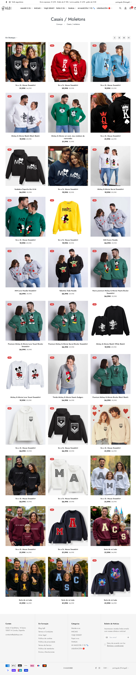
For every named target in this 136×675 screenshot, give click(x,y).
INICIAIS (37, 8)
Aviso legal (42, 635)
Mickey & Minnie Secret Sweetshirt (110, 189)
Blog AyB (41, 628)
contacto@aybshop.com (14, 634)
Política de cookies (45, 638)
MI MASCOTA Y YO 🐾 (86, 8)
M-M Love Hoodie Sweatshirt (25, 290)
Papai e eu (60, 8)
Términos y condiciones (115, 645)
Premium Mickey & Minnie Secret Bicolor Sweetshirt (68, 344)
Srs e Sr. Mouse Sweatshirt (25, 85)
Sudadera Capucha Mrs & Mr (25, 189)
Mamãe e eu (26, 8)
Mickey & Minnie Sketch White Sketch (110, 344)
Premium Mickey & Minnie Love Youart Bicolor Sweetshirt (25, 345)
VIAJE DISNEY (49, 8)
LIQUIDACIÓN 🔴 (103, 8)
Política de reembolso (46, 648)
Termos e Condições (45, 631)
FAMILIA (71, 8)
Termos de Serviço (44, 645)
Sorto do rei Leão (110, 549)
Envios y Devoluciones (46, 652)
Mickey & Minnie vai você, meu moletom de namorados (68, 137)
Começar (59, 24)
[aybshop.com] (6, 8)
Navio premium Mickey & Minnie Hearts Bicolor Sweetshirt (110, 291)
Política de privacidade (46, 642)
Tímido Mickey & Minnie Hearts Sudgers (68, 397)
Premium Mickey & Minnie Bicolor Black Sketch (110, 397)
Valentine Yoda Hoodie (67, 290)
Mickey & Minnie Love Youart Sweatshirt (25, 397)
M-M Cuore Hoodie (110, 240)
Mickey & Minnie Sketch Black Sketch (25, 136)
